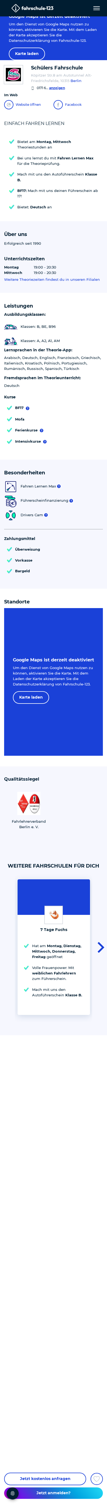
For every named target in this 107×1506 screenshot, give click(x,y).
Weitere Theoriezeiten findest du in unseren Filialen (52, 280)
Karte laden (27, 53)
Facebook (73, 105)
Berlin (76, 80)
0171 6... (51, 88)
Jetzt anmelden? (53, 1492)
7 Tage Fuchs (53, 929)
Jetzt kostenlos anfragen (45, 1478)
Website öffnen (28, 105)
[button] (99, 947)
